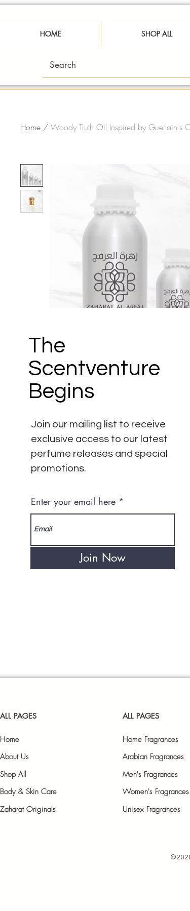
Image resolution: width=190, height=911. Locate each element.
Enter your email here (73, 501)
